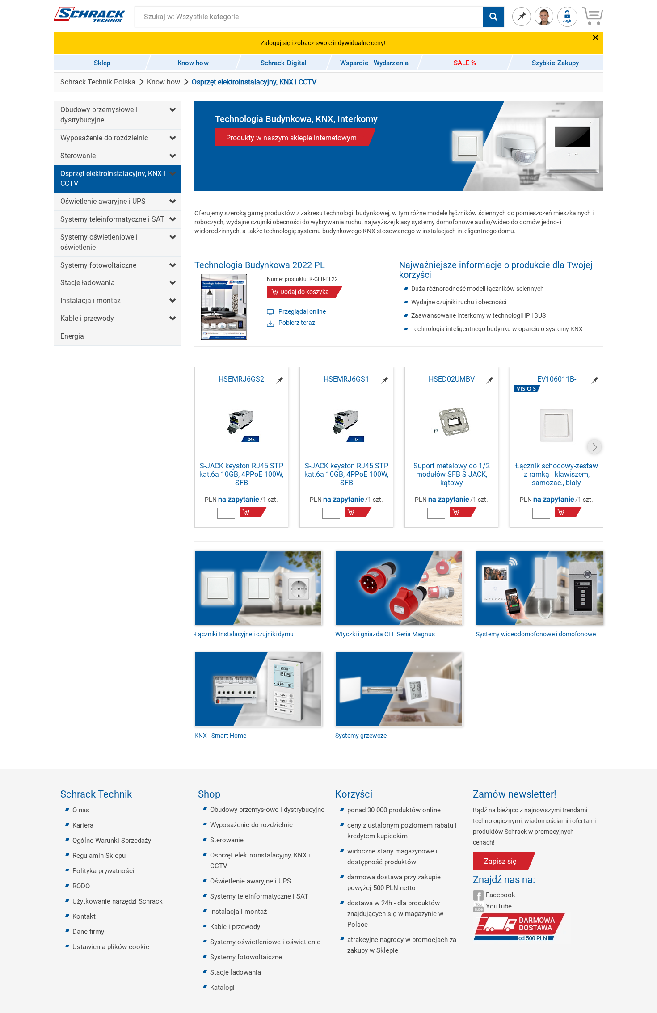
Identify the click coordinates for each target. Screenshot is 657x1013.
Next (594, 447)
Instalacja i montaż (90, 300)
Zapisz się (500, 861)
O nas (80, 810)
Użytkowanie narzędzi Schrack (117, 901)
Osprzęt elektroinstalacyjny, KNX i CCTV (112, 178)
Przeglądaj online (302, 311)
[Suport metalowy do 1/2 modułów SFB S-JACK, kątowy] (451, 422)
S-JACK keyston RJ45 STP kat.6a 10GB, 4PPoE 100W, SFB (241, 474)
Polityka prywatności (103, 871)
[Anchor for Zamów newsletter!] (562, 794)
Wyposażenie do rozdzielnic (104, 138)
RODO (81, 886)
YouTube (499, 906)
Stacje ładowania (87, 282)
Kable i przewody (87, 318)
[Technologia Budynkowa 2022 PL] (223, 306)
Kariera (82, 825)
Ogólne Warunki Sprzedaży (111, 840)
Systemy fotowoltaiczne (98, 265)
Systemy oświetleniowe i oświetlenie (99, 242)
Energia (72, 336)
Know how (163, 82)
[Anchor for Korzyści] (378, 794)
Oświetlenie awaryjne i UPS (103, 201)
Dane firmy (88, 932)
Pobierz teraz (296, 322)
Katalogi (222, 988)
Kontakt (84, 916)
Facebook (500, 895)
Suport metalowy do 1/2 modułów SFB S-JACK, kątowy (451, 474)
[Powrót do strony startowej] (89, 13)
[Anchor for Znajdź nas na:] (540, 879)
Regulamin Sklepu (99, 856)
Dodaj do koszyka (304, 291)
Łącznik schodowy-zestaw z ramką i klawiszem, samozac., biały (556, 474)
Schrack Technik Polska (97, 82)
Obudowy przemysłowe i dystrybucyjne (98, 114)
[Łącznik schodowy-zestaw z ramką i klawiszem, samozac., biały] (556, 426)
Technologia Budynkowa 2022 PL (259, 265)
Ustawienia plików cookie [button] (110, 947)
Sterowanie (78, 155)
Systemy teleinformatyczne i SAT (112, 219)
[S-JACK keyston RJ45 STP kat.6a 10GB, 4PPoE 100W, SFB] (241, 422)
